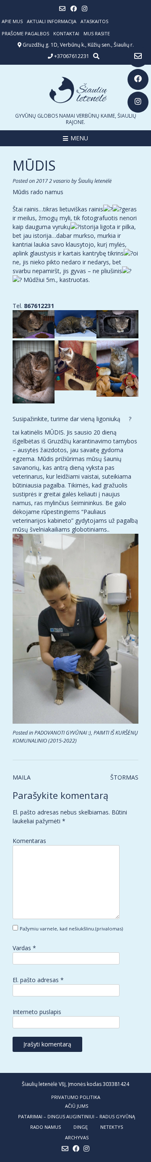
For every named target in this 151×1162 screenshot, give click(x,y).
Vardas (24, 948)
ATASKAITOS (94, 21)
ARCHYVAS (77, 1137)
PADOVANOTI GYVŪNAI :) (62, 732)
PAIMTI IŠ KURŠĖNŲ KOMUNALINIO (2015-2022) (75, 736)
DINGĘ (80, 1127)
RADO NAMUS (45, 1127)
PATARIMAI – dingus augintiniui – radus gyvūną (76, 1116)
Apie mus (12, 21)
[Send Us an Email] (138, 56)
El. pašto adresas (38, 980)
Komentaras (29, 841)
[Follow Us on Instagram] (138, 102)
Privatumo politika (75, 1097)
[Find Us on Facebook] (138, 79)
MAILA (22, 777)
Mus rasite (96, 33)
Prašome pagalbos (25, 33)
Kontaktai (66, 33)
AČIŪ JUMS (76, 1106)
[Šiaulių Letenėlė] (75, 90)
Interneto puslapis (37, 1012)
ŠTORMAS (124, 777)
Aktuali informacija (51, 21)
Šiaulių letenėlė (95, 180)
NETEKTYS (111, 1127)
